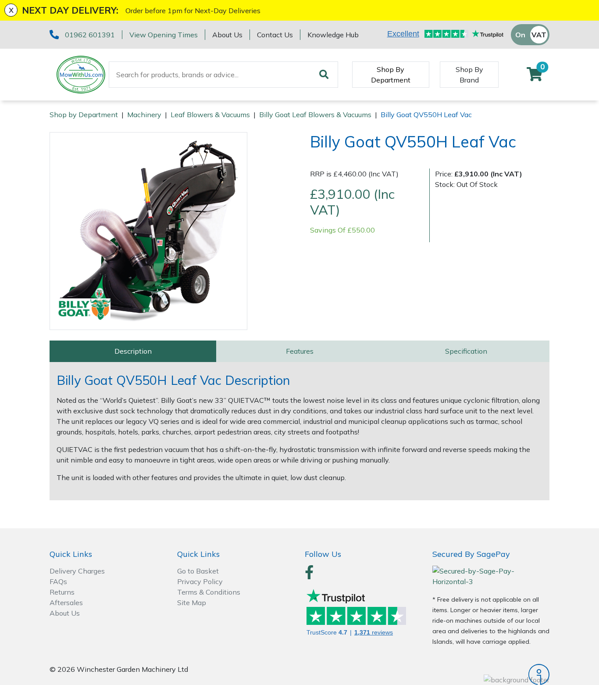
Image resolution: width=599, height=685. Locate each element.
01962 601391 (90, 34)
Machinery (144, 114)
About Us (227, 34)
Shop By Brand (469, 74)
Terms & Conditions (208, 592)
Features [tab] (300, 351)
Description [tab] (133, 351)
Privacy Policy (200, 581)
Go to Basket (198, 571)
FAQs (58, 581)
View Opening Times (163, 34)
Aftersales (66, 602)
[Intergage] (490, 674)
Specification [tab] (466, 351)
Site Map (191, 602)
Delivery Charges (77, 571)
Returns (62, 592)
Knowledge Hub (333, 34)
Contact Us (275, 34)
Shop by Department (84, 114)
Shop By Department (390, 74)
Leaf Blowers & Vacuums (210, 114)
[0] (534, 76)
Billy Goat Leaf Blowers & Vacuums (315, 114)
